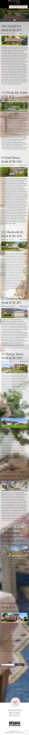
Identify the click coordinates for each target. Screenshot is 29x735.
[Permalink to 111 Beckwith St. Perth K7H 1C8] (14, 242)
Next (18, 662)
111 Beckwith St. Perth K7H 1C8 (12, 234)
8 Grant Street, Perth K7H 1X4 (11, 159)
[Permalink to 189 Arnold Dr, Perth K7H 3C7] (14, 36)
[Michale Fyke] (14, 0)
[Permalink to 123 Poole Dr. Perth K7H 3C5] (14, 102)
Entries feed (4, 693)
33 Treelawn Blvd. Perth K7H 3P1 (13, 300)
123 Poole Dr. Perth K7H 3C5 (14, 94)
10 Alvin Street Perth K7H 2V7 (11, 605)
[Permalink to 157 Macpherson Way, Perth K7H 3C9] (14, 418)
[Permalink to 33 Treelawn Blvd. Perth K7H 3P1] (14, 308)
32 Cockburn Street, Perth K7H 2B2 (14, 474)
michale (13, 33)
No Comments (24, 33)
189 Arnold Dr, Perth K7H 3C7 (11, 28)
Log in (2, 691)
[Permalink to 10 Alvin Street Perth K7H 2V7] (14, 613)
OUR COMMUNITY (22, 6)
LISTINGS (12, 6)
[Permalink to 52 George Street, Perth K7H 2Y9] (14, 364)
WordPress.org (5, 696)
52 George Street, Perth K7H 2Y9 (12, 356)
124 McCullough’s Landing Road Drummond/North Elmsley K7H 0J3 (13, 534)
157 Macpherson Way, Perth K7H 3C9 (12, 408)
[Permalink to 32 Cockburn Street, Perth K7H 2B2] (14, 482)
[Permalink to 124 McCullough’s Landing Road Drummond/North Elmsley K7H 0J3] (14, 547)
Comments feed (5, 694)
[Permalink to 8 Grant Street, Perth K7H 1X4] (14, 167)
